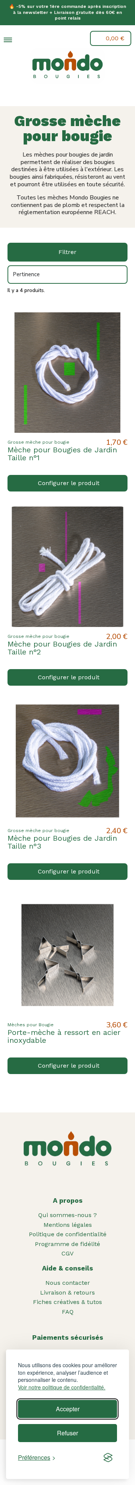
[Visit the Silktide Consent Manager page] (108, 1457)
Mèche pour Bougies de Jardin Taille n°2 (62, 647)
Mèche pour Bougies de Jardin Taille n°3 (62, 842)
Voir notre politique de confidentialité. (61, 1387)
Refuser (67, 1433)
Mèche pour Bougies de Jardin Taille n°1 (62, 453)
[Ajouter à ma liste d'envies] (116, 324)
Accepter (68, 1408)
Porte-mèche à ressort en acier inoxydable (64, 1036)
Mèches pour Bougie (31, 1024)
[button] (25, 39)
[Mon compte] (43, 38)
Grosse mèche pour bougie (38, 442)
